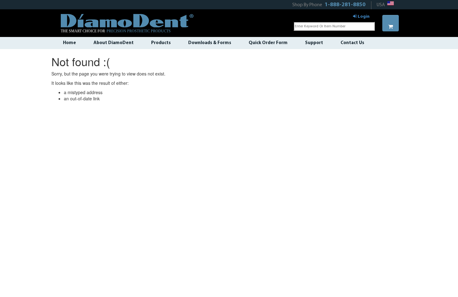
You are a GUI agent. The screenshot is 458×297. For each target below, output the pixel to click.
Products (161, 43)
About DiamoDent (113, 43)
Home (69, 43)
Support (314, 43)
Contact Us (352, 43)
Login (363, 16)
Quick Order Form (268, 43)
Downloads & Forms (209, 43)
